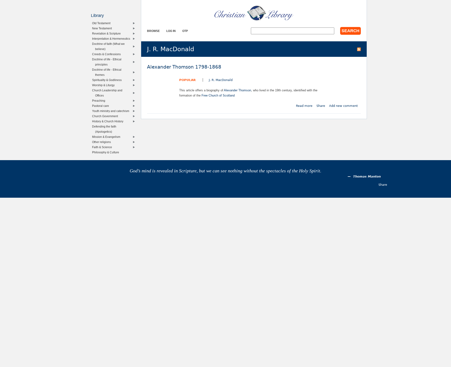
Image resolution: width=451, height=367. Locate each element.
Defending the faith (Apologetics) (105, 129)
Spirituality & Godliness (108, 79)
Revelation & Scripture (107, 33)
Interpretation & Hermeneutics (112, 38)
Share (320, 106)
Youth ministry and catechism (111, 110)
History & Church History (109, 121)
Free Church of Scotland (218, 95)
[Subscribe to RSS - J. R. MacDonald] (359, 49)
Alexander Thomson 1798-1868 (184, 67)
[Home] (254, 13)
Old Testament (102, 23)
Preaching (99, 100)
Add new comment (343, 106)
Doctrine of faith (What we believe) (109, 46)
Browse (153, 30)
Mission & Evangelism (107, 136)
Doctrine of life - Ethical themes (108, 72)
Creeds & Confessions (107, 54)
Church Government (106, 116)
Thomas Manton (367, 176)
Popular (187, 80)
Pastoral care (101, 105)
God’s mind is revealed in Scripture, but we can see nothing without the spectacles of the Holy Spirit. (225, 170)
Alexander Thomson (237, 90)
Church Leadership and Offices (108, 93)
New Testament (103, 28)
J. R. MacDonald (221, 80)
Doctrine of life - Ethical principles (108, 62)
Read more (304, 106)
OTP (185, 30)
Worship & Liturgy (104, 85)
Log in (171, 30)
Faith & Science (103, 147)
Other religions (102, 141)
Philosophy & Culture (106, 152)
